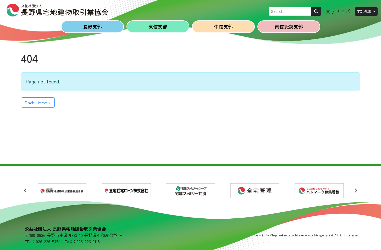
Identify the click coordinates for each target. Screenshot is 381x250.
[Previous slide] (25, 190)
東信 (157, 26)
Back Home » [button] (38, 102)
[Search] (316, 11)
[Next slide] (356, 190)
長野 (92, 26)
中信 (223, 26)
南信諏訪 (289, 26)
